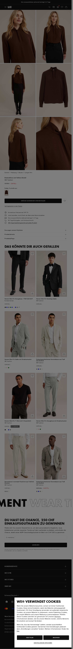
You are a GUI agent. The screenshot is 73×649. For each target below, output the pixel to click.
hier (18, 631)
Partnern (57, 616)
